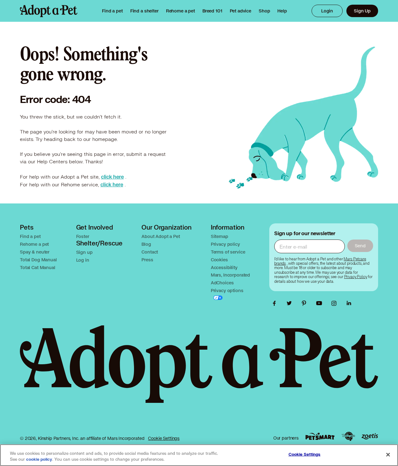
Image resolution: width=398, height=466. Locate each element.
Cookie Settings (163, 438)
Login (327, 10)
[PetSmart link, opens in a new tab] (320, 436)
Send (360, 245)
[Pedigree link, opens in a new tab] (348, 436)
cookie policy (39, 459)
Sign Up (362, 10)
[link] (180, 11)
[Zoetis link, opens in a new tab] (369, 436)
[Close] (388, 454)
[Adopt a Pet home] (48, 11)
